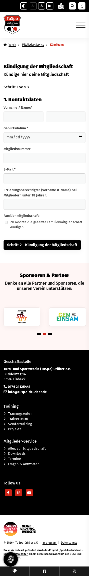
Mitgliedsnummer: (17, 149)
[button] (39, 334)
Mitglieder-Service (33, 44)
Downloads (17, 454)
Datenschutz (69, 542)
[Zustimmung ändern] (11, 559)
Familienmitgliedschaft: (21, 216)
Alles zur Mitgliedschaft (27, 449)
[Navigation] (78, 25)
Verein (12, 44)
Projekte (15, 429)
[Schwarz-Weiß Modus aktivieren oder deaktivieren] (23, 6)
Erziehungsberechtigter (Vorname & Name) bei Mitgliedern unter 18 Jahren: (40, 192)
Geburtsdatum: (16, 128)
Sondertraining (20, 424)
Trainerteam (18, 419)
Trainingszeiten (20, 414)
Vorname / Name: (18, 108)
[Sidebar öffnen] (81, 6)
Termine (14, 459)
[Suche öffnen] (72, 6)
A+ (50, 6)
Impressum (49, 542)
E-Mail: (9, 169)
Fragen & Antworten (23, 464)
